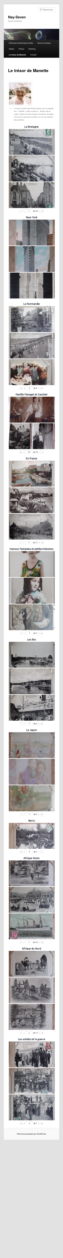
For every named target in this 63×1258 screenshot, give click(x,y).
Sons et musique (44, 43)
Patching (31, 49)
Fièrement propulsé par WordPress (31, 1134)
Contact (33, 54)
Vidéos (11, 49)
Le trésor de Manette (17, 54)
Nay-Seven (17, 16)
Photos (21, 49)
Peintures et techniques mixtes (21, 43)
